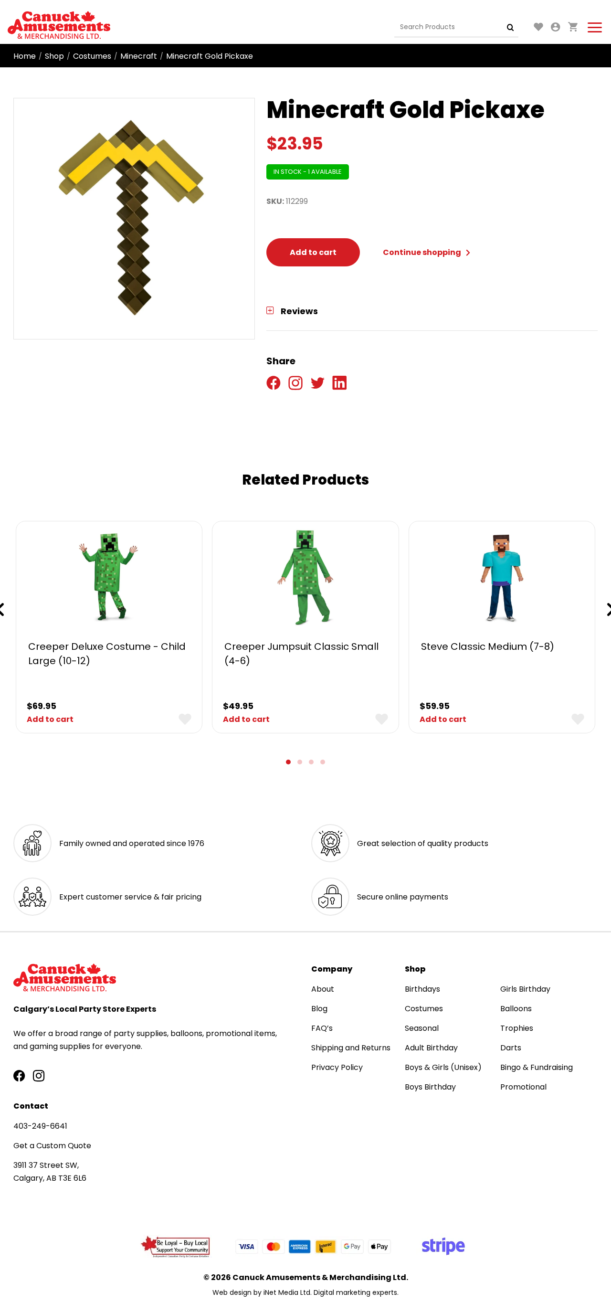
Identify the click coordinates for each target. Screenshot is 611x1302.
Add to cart (313, 252)
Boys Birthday (430, 1086)
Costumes (92, 56)
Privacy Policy (337, 1067)
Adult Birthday (431, 1047)
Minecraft (138, 56)
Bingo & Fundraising (536, 1067)
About (322, 989)
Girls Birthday (525, 989)
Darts (510, 1047)
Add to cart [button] (50, 719)
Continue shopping (423, 252)
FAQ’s (322, 1028)
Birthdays (422, 989)
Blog (319, 1008)
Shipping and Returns (350, 1047)
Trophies (516, 1028)
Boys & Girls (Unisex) (443, 1067)
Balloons (516, 1008)
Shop (54, 56)
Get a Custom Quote (52, 1145)
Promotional (523, 1086)
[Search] (510, 27)
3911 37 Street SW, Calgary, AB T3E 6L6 (49, 1172)
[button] (288, 762)
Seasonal (422, 1028)
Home (24, 56)
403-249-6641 (40, 1126)
